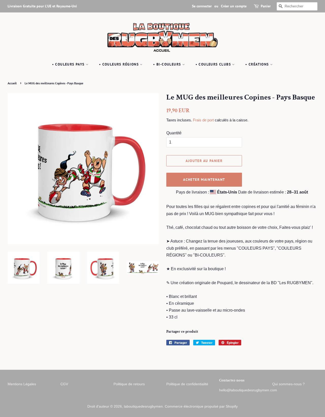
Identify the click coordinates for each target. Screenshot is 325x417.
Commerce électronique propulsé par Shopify (201, 406)
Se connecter (202, 6)
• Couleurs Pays (69, 64)
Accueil (12, 83)
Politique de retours (129, 384)
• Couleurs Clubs (214, 64)
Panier (266, 6)
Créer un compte (234, 6)
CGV (64, 384)
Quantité (174, 133)
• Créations (257, 64)
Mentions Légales (22, 384)
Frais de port (203, 120)
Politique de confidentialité (187, 384)
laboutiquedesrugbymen (143, 406)
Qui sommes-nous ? (288, 384)
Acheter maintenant (204, 179)
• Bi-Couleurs (167, 64)
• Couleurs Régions (119, 64)
